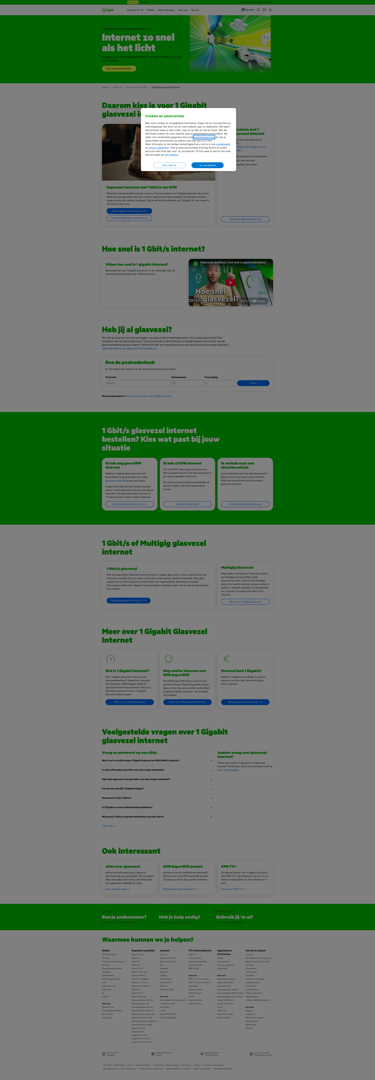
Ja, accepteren (207, 165)
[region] (188, 139)
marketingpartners (204, 137)
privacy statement (159, 147)
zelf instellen (171, 154)
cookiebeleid (223, 144)
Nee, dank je (169, 165)
